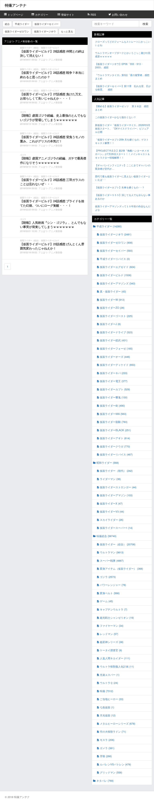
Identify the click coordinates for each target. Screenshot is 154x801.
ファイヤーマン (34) (111, 626)
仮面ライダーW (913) (112, 300)
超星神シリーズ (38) (111, 642)
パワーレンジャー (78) (113, 585)
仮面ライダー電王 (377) (113, 381)
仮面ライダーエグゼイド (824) (117, 267)
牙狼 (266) (106, 756)
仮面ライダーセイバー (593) (116, 250)
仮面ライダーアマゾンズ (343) (117, 283)
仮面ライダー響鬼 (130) (113, 397)
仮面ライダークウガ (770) (115, 446)
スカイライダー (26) (111, 520)
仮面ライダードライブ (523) (116, 332)
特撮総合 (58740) (106, 536)
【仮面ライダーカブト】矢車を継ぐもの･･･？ (119, 187)
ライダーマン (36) (110, 479)
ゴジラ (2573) (108, 577)
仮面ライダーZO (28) (112, 308)
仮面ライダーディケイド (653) (117, 365)
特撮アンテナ (15, 5)
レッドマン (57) (109, 634)
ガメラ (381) (107, 748)
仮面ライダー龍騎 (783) (113, 422)
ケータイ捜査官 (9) (111, 650)
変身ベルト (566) (110, 593)
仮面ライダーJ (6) (110, 324)
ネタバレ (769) (104, 781)
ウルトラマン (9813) (112, 552)
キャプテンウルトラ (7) (113, 609)
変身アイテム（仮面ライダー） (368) (121, 568)
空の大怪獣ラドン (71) (113, 731)
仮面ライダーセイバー (46, 24)
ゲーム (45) (106, 601)
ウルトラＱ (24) (109, 683)
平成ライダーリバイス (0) (115, 259)
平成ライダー (22, 24)
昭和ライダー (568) (107, 463)
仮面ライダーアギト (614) (115, 438)
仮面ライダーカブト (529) (115, 389)
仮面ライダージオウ (45, 31)
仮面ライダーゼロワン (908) (116, 242)
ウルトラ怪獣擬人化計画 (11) (117, 666)
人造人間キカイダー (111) (115, 658)
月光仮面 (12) (108, 715)
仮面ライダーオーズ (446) (115, 357)
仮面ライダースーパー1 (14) (116, 528)
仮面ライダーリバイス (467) (116, 454)
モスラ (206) (107, 740)
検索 (145, 24)
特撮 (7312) (106, 691)
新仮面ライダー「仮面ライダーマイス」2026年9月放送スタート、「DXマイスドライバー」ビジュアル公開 (122, 128)
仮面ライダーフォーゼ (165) (116, 348)
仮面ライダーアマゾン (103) (116, 495)
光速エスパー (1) (109, 675)
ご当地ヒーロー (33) (111, 699)
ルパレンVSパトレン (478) (115, 764)
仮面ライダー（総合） (30, 47)
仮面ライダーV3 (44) (112, 511)
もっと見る (67, 31)
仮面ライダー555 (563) (113, 414)
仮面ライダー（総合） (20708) (117, 544)
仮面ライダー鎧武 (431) (113, 340)
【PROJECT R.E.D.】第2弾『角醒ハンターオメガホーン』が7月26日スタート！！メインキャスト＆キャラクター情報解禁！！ (122, 154)
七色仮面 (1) (107, 707)
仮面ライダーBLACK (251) (115, 430)
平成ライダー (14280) (109, 226)
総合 (7, 24)
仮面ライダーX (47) (111, 503)
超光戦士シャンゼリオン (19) (117, 617)
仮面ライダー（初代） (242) (116, 471)
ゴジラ (23, 112)
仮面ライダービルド (50, 47)
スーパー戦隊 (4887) (112, 560)
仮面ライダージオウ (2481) (115, 234)
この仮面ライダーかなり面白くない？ (115, 117)
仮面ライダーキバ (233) (113, 373)
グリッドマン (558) (111, 772)
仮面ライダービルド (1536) (115, 275)
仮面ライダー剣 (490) (112, 405)
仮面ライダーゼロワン (17, 31)
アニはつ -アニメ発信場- (50, 59)
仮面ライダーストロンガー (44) (118, 487)
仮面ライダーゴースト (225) (116, 316)
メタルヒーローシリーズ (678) (117, 723)
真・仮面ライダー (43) (113, 291)
